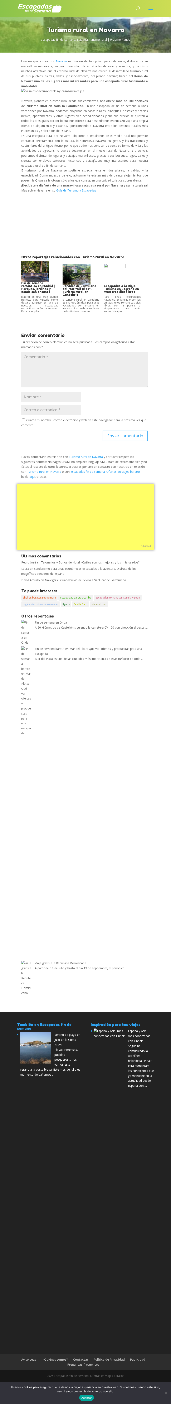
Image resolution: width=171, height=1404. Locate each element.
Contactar (80, 1359)
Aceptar (86, 1397)
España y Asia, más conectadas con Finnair (139, 1036)
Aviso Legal (29, 1359)
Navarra (82, 40)
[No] (166, 1393)
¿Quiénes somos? (55, 1359)
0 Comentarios (120, 40)
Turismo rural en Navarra (86, 457)
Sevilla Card (81, 604)
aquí (32, 477)
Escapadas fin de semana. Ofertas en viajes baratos (105, 472)
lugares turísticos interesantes (40, 604)
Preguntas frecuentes (83, 1364)
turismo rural (98, 40)
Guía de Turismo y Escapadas (76, 190)
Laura (25, 569)
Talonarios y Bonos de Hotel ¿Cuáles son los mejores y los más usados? (90, 562)
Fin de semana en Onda (51, 622)
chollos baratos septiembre (39, 597)
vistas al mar (99, 604)
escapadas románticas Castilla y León (118, 597)
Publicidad (146, 545)
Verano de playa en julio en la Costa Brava (67, 1040)
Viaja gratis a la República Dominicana (60, 963)
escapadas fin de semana (58, 40)
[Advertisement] (84, 224)
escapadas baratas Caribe (75, 597)
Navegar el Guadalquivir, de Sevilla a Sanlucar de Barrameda (85, 580)
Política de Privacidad (109, 1359)
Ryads (66, 604)
